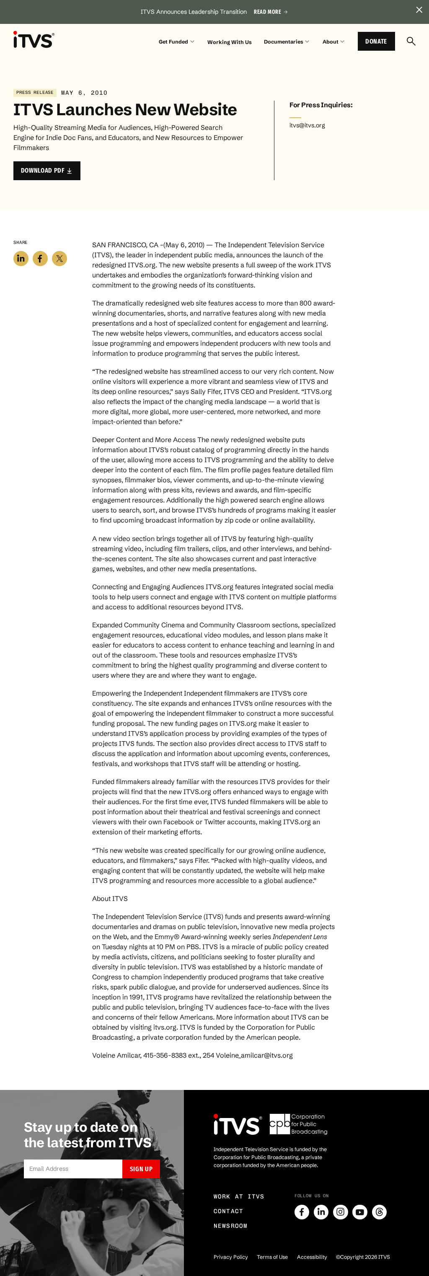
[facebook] (302, 1212)
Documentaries (283, 42)
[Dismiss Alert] (419, 10)
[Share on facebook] (40, 258)
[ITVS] (33, 40)
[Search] (411, 41)
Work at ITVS (239, 1196)
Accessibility (312, 1257)
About (331, 42)
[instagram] (340, 1212)
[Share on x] (59, 258)
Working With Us (229, 42)
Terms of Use (272, 1257)
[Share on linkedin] (20, 258)
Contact (228, 1211)
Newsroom (231, 1225)
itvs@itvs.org (307, 125)
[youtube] (359, 1212)
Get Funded (173, 42)
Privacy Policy (231, 1257)
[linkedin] (321, 1212)
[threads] (379, 1212)
